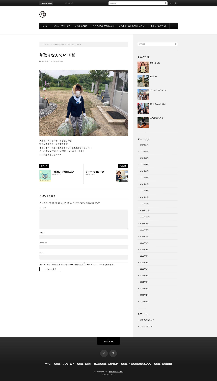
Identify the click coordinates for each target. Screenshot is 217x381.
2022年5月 (144, 243)
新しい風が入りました (158, 104)
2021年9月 (144, 275)
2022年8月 (144, 230)
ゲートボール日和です (158, 90)
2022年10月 (145, 217)
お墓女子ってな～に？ (61, 26)
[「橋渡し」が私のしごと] (45, 176)
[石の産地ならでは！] (143, 122)
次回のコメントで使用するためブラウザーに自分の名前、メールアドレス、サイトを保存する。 (77, 264)
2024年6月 (144, 152)
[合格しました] (143, 67)
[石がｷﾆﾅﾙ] (143, 81)
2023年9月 (144, 171)
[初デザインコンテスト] (122, 176)
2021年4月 (144, 295)
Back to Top (108, 341)
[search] (166, 3)
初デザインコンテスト (96, 172)
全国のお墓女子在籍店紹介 (103, 26)
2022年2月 (144, 262)
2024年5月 (144, 158)
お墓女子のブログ (116, 372)
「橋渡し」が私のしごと (63, 172)
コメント (42, 207)
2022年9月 (144, 223)
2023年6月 (144, 184)
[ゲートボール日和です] (143, 94)
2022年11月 (145, 210)
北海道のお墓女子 (147, 320)
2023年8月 (144, 178)
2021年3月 (144, 301)
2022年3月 (144, 256)
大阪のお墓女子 (57, 61)
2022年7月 (144, 236)
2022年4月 (144, 249)
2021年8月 (144, 282)
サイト (42, 253)
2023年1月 (144, 204)
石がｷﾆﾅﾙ (153, 76)
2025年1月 (144, 145)
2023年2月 (144, 197)
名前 (42, 232)
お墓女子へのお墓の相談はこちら (132, 26)
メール (43, 243)
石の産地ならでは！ (157, 118)
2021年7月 (144, 288)
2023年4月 (144, 191)
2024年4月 (144, 165)
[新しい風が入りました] (143, 108)
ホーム (44, 26)
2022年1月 (144, 269)
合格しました (155, 63)
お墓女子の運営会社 (159, 26)
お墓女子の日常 (81, 26)
